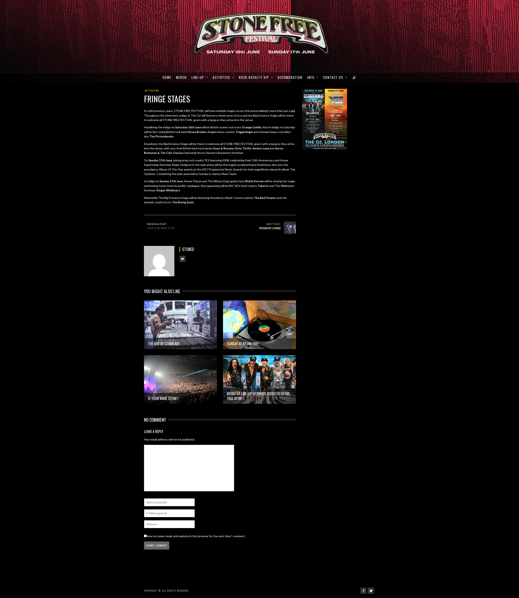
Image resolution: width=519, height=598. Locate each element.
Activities (152, 90)
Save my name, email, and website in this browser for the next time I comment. (196, 536)
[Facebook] (363, 591)
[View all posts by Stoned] (159, 261)
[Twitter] (371, 591)
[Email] (182, 259)
